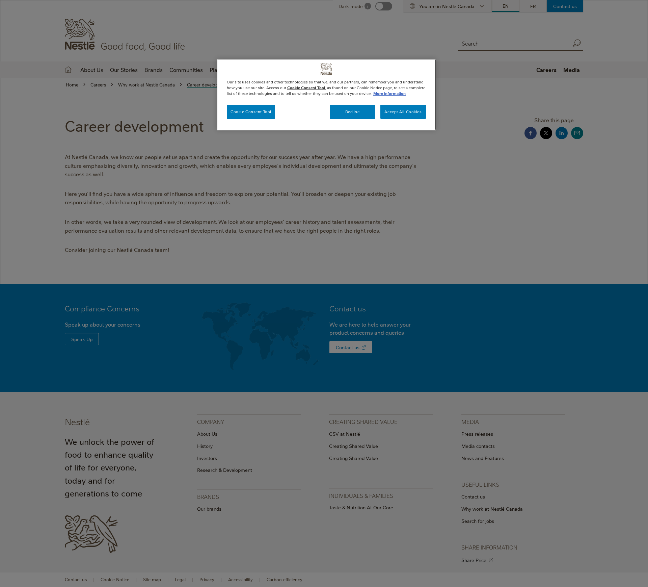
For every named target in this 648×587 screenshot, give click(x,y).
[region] (326, 94)
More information (389, 93)
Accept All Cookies (403, 111)
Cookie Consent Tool (251, 111)
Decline (352, 111)
